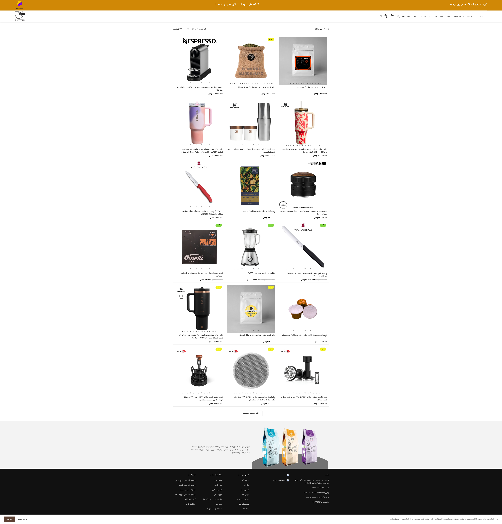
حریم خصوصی (243, 499)
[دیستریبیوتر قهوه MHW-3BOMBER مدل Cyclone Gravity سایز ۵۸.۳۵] (303, 185)
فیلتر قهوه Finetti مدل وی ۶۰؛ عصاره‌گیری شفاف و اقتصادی (202, 275)
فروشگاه (245, 480)
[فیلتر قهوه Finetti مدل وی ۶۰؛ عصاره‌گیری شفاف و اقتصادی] (199, 247)
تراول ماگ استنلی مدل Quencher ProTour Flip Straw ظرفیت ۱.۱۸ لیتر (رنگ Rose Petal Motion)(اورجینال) (201, 151)
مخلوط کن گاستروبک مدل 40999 (261, 273)
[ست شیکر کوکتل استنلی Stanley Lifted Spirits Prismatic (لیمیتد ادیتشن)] (251, 123)
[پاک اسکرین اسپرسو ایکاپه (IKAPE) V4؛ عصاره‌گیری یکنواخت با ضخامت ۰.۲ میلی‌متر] (251, 371)
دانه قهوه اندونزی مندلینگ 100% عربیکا (311, 87)
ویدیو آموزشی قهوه (187, 485)
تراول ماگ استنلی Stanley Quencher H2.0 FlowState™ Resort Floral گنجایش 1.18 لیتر (304, 151)
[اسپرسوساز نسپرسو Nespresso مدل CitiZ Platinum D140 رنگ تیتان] (199, 61)
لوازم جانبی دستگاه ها (212, 499)
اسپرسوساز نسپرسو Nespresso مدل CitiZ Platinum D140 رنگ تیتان (199, 89)
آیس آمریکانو (190, 499)
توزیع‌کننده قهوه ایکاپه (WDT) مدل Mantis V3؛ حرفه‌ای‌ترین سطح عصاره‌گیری (203, 399)
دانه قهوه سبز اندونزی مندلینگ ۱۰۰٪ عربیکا (256, 87)
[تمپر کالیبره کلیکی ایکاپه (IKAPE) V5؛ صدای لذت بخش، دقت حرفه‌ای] (303, 371)
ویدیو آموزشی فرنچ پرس (185, 480)
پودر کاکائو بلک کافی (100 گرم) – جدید (259, 211)
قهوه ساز (218, 494)
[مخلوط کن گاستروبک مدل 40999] (251, 247)
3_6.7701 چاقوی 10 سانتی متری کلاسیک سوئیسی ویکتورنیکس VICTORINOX (202, 213)
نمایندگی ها (244, 504)
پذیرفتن (9, 519)
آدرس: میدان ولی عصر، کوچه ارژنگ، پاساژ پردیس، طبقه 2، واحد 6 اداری (312, 482)
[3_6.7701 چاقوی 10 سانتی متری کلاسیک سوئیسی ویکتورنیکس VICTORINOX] (199, 185)
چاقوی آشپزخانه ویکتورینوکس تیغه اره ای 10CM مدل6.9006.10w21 (307, 275)
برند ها (246, 508)
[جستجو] (381, 16)
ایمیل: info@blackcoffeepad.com (315, 492)
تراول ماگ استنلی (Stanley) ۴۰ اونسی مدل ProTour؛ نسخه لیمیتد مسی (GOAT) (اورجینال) (201, 337)
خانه (327, 29)
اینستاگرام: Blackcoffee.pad (317, 497)
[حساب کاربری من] (398, 16)
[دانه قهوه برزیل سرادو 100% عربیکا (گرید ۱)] (251, 309)
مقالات (246, 485)
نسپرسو (219, 504)
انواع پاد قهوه (216, 489)
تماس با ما (245, 489)
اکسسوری (218, 480)
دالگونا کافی (190, 504)
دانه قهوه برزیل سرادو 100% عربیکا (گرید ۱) (257, 335)
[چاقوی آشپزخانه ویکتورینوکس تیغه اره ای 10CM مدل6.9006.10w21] (303, 247)
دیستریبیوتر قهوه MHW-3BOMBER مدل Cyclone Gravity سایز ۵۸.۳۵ (303, 213)
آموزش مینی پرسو (188, 489)
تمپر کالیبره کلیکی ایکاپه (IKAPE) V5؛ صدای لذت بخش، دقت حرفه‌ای (304, 399)
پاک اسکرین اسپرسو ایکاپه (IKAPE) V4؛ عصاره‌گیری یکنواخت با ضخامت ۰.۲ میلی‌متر (253, 399)
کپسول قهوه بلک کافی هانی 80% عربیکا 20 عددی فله (304, 335)
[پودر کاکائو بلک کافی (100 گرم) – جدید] (251, 185)
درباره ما (245, 494)
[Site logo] (19, 5)
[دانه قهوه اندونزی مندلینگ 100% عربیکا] (303, 61)
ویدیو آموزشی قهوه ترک (185, 494)
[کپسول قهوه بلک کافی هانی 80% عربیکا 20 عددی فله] (303, 309)
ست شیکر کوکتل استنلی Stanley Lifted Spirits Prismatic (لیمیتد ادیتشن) (251, 151)
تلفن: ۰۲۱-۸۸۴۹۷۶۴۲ (320, 487)
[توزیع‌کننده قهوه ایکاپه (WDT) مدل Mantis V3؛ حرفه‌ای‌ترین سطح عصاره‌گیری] (199, 371)
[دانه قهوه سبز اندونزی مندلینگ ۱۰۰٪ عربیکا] (251, 61)
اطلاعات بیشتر (23, 519)
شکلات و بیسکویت (214, 508)
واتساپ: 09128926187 (320, 502)
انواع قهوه (218, 485)
